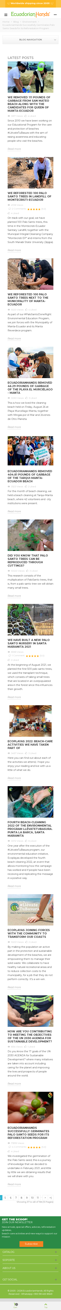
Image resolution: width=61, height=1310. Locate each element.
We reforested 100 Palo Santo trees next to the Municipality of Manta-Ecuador (28, 299)
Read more (14, 148)
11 (38, 1197)
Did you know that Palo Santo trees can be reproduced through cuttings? (28, 560)
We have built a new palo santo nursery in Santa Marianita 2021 (29, 643)
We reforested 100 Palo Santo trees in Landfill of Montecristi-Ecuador (29, 196)
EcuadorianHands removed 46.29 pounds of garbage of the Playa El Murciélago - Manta (30, 387)
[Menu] (6, 14)
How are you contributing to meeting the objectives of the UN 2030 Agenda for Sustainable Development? (30, 1036)
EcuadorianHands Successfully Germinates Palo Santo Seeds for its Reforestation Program (28, 1133)
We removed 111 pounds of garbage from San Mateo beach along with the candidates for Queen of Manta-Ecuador (29, 104)
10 (32, 1197)
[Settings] (55, 14)
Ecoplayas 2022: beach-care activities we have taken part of (30, 745)
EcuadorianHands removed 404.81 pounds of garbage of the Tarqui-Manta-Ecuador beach (30, 476)
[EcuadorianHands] (30, 14)
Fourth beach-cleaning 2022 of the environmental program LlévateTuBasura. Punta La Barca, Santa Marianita (30, 829)
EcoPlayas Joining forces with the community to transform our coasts (29, 933)
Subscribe (31, 1243)
